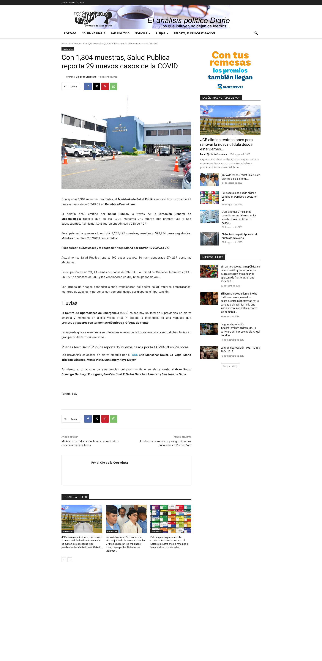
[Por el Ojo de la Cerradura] (63, 77)
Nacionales (75, 43)
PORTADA (70, 33)
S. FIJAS (160, 33)
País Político (120, 33)
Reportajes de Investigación (194, 33)
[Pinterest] (105, 86)
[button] (256, 33)
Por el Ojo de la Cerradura (82, 76)
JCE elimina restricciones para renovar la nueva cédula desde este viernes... (226, 144)
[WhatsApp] (113, 86)
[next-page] (69, 559)
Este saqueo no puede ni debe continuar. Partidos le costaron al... (239, 196)
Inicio (64, 43)
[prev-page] (63, 559)
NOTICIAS (141, 33)
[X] (96, 86)
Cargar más (229, 366)
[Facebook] (88, 86)
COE (135, 355)
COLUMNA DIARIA (93, 33)
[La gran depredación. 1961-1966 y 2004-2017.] (209, 352)
